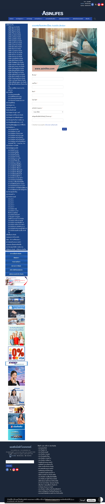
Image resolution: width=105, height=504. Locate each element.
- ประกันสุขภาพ (42, 450)
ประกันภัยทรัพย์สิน (13, 152)
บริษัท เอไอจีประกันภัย (14, 39)
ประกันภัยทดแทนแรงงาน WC (16, 185)
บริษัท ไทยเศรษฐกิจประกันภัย (16, 78)
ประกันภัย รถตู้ (12, 208)
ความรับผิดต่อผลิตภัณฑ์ (15, 174)
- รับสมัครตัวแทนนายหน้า (45, 462)
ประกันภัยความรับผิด (12, 145)
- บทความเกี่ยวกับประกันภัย (45, 466)
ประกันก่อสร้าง (10, 194)
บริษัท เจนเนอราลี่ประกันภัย (16, 64)
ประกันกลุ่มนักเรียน (11, 191)
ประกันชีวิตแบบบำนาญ (14, 96)
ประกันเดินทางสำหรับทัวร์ (15, 137)
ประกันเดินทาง (38, 19)
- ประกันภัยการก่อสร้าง (44, 458)
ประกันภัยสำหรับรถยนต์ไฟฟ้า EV (17, 228)
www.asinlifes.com (15, 450)
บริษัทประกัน (10, 25)
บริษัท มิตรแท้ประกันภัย (15, 46)
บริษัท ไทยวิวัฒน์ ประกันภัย (16, 72)
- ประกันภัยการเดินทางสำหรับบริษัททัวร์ (49, 489)
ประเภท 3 (11, 203)
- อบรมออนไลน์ (42, 448)
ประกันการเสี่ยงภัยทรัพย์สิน (16, 181)
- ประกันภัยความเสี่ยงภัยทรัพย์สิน (47, 476)
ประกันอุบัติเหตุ (10, 102)
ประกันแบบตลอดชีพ (14, 94)
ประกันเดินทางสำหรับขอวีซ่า (16, 139)
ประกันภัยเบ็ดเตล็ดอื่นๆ (14, 164)
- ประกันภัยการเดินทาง (44, 460)
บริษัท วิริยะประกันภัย (14, 33)
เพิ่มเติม (88, 19)
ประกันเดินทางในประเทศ (15, 133)
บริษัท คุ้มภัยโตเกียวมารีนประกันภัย (17, 85)
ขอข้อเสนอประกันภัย (64, 19)
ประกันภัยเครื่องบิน (13, 154)
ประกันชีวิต (9, 92)
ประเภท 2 (11, 201)
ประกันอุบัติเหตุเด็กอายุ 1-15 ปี (14, 122)
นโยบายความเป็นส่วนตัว (51, 125)
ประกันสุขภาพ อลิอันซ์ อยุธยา (14, 117)
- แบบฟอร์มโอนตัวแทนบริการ (46, 472)
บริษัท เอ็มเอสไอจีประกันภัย (16, 70)
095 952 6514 (88, 3)
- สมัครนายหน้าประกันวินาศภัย (47, 474)
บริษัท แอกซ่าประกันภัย (15, 44)
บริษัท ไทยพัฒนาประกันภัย (16, 62)
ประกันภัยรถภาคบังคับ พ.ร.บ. (16, 226)
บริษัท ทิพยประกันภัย (14, 31)
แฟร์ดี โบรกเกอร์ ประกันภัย (16, 218)
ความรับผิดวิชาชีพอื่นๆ (14, 166)
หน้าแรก (11, 19)
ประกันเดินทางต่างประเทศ (15, 135)
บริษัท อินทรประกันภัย (14, 48)
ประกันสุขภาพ (19, 19)
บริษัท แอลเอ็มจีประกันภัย (15, 58)
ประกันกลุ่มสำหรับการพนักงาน (15, 120)
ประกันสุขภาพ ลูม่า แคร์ (13, 112)
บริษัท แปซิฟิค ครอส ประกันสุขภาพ (16, 89)
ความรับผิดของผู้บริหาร (15, 175)
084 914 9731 (28, 455)
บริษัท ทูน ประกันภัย (14, 27)
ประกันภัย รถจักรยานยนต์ (15, 220)
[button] (95, 18)
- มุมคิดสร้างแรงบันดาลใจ (45, 464)
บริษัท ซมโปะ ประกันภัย (15, 54)
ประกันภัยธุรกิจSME (14, 156)
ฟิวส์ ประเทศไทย (13, 212)
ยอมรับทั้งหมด (91, 500)
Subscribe (9, 465)
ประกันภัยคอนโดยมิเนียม (15, 179)
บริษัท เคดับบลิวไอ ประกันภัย (16, 74)
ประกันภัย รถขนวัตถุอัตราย (16, 222)
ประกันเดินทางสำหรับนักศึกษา (17, 141)
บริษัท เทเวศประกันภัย (14, 35)
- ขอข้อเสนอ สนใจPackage (45, 470)
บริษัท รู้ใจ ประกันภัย (14, 29)
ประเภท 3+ (11, 207)
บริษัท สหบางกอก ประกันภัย (16, 66)
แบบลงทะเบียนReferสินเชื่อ (13, 244)
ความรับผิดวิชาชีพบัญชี (15, 172)
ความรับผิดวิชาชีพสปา (14, 168)
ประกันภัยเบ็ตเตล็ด (50, 19)
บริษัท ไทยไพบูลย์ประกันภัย (16, 68)
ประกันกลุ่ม (29, 19)
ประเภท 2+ (11, 205)
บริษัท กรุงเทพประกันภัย (15, 50)
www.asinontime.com (25, 450)
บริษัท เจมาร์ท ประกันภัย (15, 52)
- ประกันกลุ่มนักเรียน (44, 456)
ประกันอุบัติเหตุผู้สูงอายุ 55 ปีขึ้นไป (15, 125)
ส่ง (65, 129)
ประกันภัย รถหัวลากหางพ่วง (16, 224)
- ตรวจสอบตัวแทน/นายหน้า (45, 468)
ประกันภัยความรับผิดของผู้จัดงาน (17, 187)
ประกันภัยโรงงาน (13, 150)
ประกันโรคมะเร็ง (11, 107)
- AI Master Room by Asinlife (45, 487)
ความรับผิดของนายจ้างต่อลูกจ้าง (17, 189)
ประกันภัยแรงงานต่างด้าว (15, 177)
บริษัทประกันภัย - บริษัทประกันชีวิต (16, 249)
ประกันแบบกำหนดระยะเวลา (16, 100)
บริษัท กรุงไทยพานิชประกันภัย (17, 80)
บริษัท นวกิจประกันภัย (14, 37)
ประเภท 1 (11, 199)
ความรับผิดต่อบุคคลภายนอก (16, 183)
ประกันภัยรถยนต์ (11, 196)
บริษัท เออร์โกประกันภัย (15, 43)
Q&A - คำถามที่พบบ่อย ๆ (13, 239)
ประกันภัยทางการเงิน (14, 158)
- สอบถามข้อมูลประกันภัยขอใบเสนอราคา (50, 491)
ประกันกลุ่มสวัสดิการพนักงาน (14, 247)
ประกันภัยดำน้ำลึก (13, 129)
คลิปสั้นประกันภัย (11, 234)
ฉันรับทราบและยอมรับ (45, 125)
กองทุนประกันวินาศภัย (12, 237)
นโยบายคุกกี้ (20, 501)
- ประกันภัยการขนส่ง (44, 454)
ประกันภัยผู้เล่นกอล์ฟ (12, 148)
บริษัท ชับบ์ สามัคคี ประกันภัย (16, 76)
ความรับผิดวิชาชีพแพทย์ (15, 170)
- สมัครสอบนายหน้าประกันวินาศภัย (48, 481)
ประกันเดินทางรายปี (14, 131)
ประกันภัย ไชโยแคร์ (14, 214)
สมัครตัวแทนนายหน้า (78, 19)
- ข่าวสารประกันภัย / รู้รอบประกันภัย (48, 483)
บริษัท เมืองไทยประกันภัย (15, 60)
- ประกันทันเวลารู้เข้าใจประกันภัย (47, 478)
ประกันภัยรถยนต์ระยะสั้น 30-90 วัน (17, 231)
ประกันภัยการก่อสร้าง (14, 162)
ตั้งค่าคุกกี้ (82, 500)
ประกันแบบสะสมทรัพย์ (14, 98)
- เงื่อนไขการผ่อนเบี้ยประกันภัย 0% (47, 485)
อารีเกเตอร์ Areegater (14, 216)
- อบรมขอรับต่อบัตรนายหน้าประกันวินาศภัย (50, 493)
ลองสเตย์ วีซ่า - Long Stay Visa (16, 143)
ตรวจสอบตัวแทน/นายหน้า (13, 242)
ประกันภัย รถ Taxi (13, 210)
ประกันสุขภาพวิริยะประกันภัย (14, 115)
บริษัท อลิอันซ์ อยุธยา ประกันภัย (17, 82)
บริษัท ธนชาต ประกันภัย (15, 56)
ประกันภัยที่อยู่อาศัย (13, 160)
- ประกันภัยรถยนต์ (43, 452)
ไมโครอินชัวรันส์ (11, 110)
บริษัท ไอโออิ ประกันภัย (15, 41)
